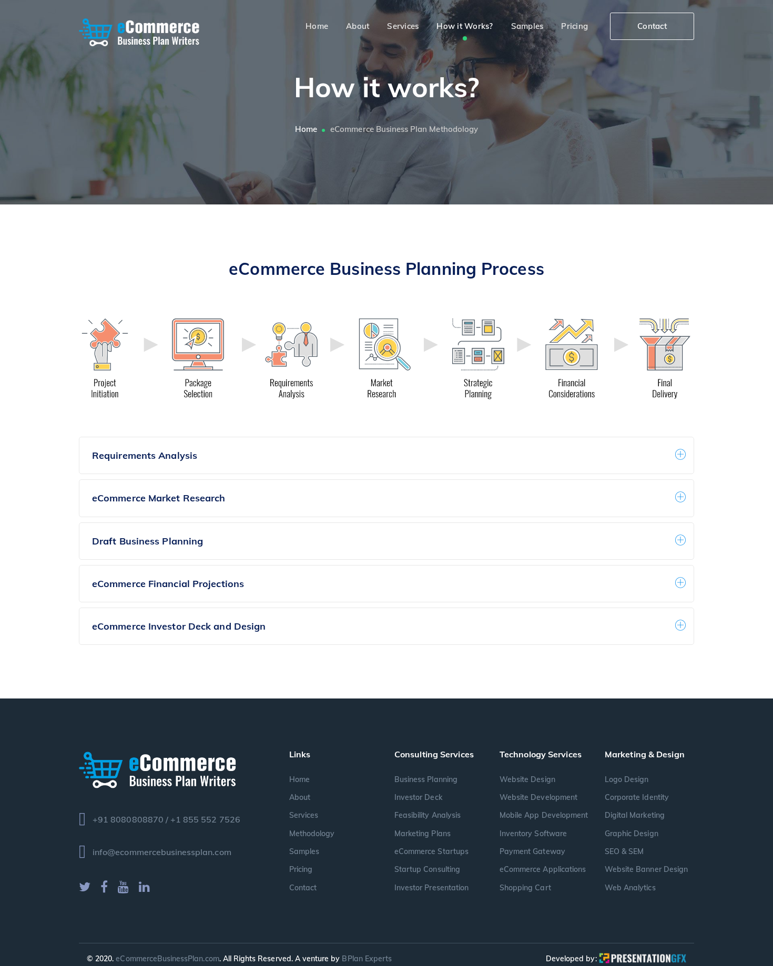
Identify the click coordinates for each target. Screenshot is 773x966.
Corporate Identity (637, 797)
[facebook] (104, 886)
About (299, 797)
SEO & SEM (624, 851)
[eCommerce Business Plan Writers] (139, 31)
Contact (652, 26)
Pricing (300, 869)
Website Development (538, 797)
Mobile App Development (544, 815)
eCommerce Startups (431, 851)
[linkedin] (144, 886)
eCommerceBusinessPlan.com (167, 958)
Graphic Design (631, 833)
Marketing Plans (422, 833)
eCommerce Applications (543, 869)
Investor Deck (418, 797)
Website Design (527, 779)
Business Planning (425, 779)
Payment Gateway (532, 851)
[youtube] (123, 886)
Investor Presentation (431, 887)
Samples (304, 851)
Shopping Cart (525, 887)
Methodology (312, 833)
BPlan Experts (367, 958)
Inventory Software (533, 833)
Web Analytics (630, 887)
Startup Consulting (427, 869)
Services (303, 815)
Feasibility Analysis (427, 815)
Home (306, 129)
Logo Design (627, 779)
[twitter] (84, 886)
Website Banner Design (646, 869)
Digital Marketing (635, 815)
